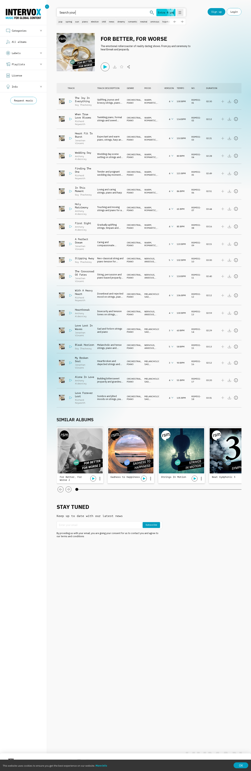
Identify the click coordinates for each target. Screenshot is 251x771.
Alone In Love (84, 376)
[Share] (128, 67)
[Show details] (236, 101)
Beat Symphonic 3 (223, 477)
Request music (23, 100)
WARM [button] (147, 99)
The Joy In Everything (82, 99)
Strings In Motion (173, 477)
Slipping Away (84, 258)
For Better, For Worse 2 (71, 478)
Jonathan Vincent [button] (80, 142)
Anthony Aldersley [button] (81, 158)
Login (234, 11)
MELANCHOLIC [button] (152, 294)
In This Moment (80, 189)
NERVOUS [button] (149, 258)
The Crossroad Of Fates (84, 273)
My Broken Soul (81, 359)
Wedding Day (83, 152)
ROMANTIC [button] (150, 102)
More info (101, 765)
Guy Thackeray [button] (83, 105)
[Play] (105, 66)
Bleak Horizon (84, 344)
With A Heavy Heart (84, 292)
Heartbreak (82, 309)
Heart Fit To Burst (84, 135)
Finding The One (83, 170)
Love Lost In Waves (84, 327)
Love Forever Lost (84, 394)
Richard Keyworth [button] (80, 122)
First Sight (83, 223)
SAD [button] (146, 296)
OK (241, 765)
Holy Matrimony (81, 206)
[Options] (100, 478)
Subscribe (151, 525)
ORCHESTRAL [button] (134, 99)
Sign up (216, 11)
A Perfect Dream (81, 241)
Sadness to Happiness (125, 477)
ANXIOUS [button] (149, 261)
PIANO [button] (130, 102)
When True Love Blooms (83, 116)
